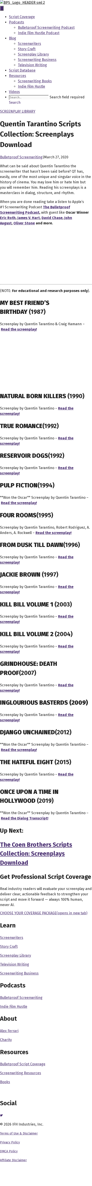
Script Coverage (22, 17)
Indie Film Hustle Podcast (38, 33)
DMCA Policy (9, 1151)
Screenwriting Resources (20, 1073)
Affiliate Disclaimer (13, 1160)
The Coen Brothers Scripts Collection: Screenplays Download (36, 853)
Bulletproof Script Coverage (22, 1064)
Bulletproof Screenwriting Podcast (46, 27)
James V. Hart (28, 218)
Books (5, 1082)
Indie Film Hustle (31, 86)
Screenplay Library (33, 54)
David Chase (52, 218)
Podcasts (16, 22)
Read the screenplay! (19, 750)
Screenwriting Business (37, 60)
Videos (14, 92)
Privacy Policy (10, 1142)
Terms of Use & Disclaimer (19, 1133)
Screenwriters (29, 43)
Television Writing (32, 65)
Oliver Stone (24, 223)
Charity (6, 1040)
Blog (12, 38)
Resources (17, 76)
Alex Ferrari (9, 1031)
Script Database (22, 70)
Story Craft (27, 49)
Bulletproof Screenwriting (21, 157)
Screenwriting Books (35, 81)
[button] (15, 102)
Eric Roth (8, 218)
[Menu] (2, 8)
